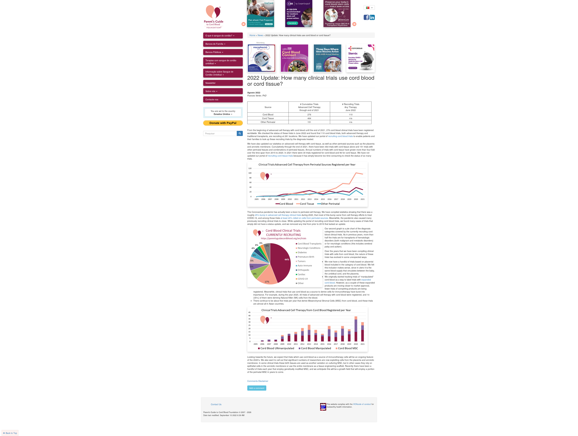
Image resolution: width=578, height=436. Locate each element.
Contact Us (216, 404)
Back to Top (11, 432)
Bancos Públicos (213, 52)
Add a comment (256, 388)
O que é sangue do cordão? (219, 35)
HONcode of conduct (362, 404)
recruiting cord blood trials (340, 136)
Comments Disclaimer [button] (257, 380)
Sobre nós (210, 91)
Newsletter (210, 82)
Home (252, 35)
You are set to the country (223, 112)
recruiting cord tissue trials (280, 155)
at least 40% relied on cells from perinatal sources (304, 217)
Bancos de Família (214, 43)
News (260, 35)
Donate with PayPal (223, 123)
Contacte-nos (211, 99)
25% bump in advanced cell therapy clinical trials (278, 214)
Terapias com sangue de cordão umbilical (220, 62)
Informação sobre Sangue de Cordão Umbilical (219, 73)
